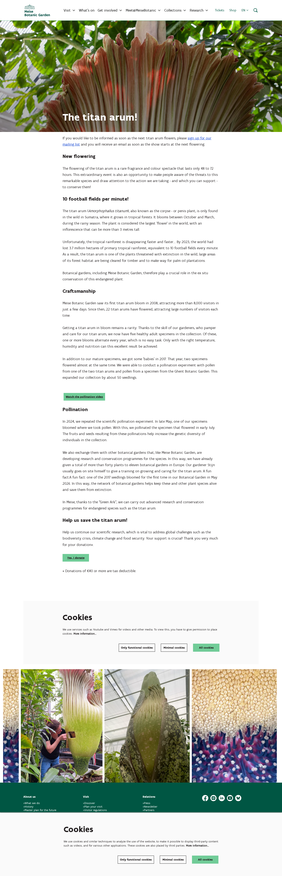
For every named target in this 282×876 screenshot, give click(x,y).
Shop (232, 10)
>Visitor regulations (95, 810)
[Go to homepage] (37, 10)
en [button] (244, 10)
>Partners (148, 810)
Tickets (219, 10)
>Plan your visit (92, 806)
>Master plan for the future (39, 810)
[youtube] (230, 798)
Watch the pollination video (84, 397)
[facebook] (205, 798)
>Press (146, 803)
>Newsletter (150, 806)
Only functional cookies (137, 647)
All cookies (206, 647)
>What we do (32, 803)
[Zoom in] (107, 780)
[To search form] (255, 10)
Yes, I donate (75, 558)
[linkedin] (222, 798)
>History (28, 806)
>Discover (89, 803)
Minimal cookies (174, 647)
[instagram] (213, 798)
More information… (84, 633)
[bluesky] (238, 798)
